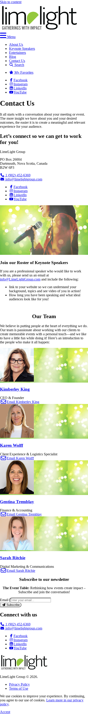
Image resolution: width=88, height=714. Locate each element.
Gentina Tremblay (17, 501)
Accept (5, 712)
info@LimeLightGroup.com (20, 279)
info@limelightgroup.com (23, 179)
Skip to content (10, 2)
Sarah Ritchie (12, 557)
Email (4, 600)
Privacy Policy (19, 684)
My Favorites (23, 72)
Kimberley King (15, 389)
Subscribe (13, 605)
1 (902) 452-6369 (17, 175)
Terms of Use (18, 688)
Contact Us (17, 61)
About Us (16, 44)
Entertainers (17, 53)
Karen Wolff (11, 445)
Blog (12, 57)
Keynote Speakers (22, 48)
